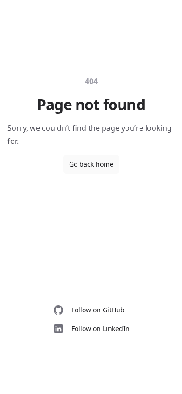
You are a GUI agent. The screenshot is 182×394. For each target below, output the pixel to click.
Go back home (91, 164)
